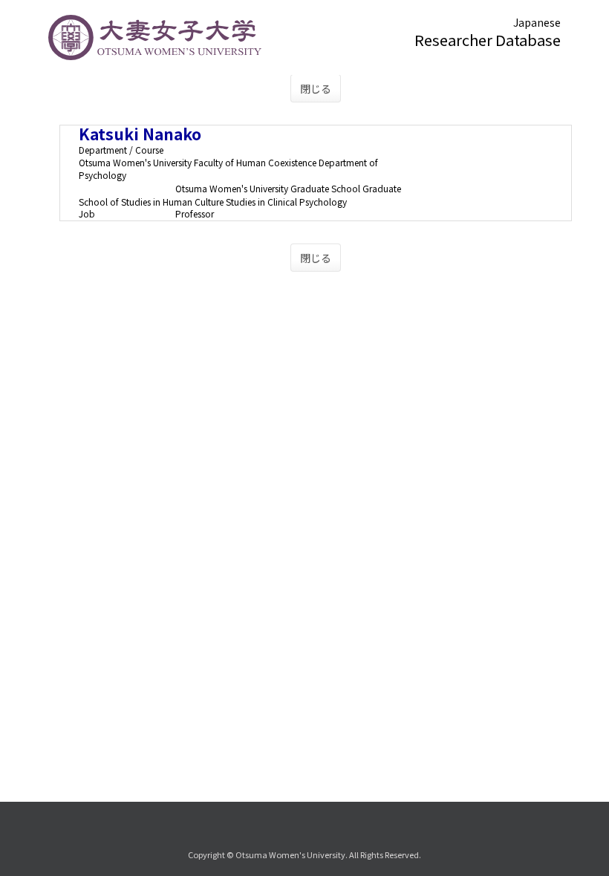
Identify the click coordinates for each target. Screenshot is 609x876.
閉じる (315, 88)
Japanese (537, 22)
